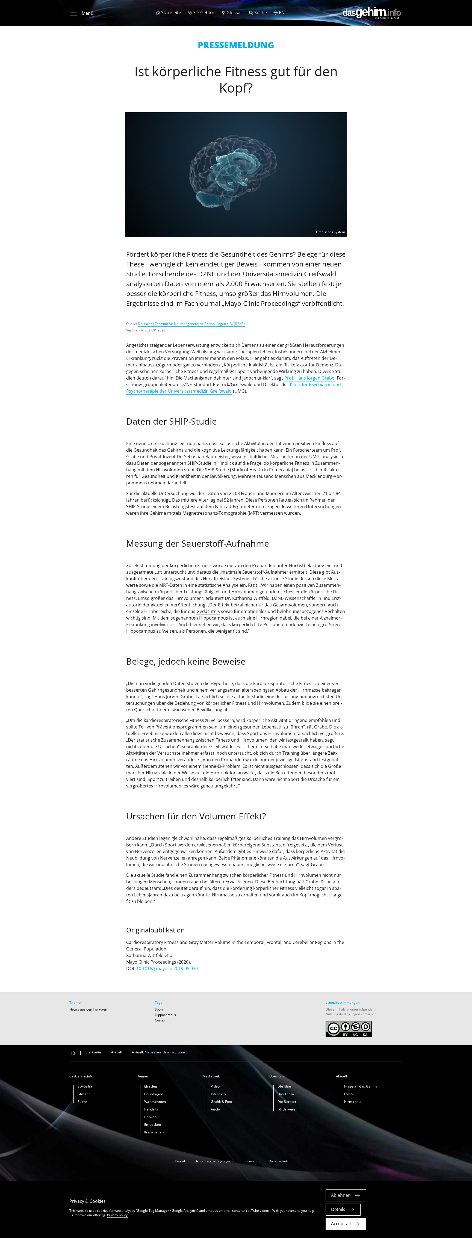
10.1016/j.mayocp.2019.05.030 (167, 968)
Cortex (160, 1020)
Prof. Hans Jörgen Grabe (309, 378)
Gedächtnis (208, 611)
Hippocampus (213, 618)
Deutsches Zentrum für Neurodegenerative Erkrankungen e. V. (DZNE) (191, 323)
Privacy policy (117, 1215)
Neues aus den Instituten (88, 1009)
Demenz (249, 345)
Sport (159, 1009)
